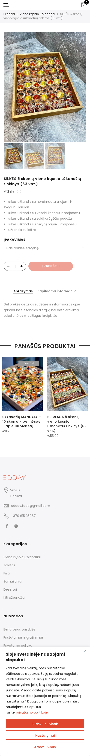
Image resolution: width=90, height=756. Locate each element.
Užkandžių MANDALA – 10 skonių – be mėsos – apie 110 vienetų (21, 421)
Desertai (10, 589)
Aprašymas (23, 291)
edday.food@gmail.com (30, 505)
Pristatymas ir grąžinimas (23, 637)
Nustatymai (45, 735)
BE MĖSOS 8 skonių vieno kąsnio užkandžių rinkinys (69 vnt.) (67, 424)
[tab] (23, 291)
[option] (45, 87)
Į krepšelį (51, 266)
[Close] (85, 650)
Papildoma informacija (57, 291)
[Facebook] (7, 526)
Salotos (9, 565)
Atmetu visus (45, 747)
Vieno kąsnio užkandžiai (37, 14)
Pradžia (9, 14)
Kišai (6, 573)
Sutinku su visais (45, 724)
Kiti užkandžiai (14, 597)
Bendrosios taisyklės (19, 629)
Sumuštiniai (12, 581)
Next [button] (78, 87)
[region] (45, 701)
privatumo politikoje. (32, 712)
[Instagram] (17, 526)
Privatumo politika (17, 645)
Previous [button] (15, 87)
